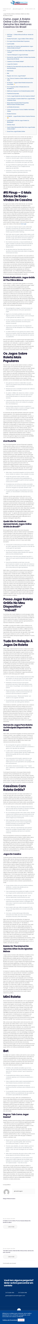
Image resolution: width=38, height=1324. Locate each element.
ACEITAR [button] (21, 1320)
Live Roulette (10, 44)
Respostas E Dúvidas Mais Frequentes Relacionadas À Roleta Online (18, 103)
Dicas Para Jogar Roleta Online (16, 131)
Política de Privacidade (10, 1320)
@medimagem (17, 9)
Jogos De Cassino (12, 64)
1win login (23, 224)
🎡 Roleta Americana (13, 107)
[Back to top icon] (19, 1310)
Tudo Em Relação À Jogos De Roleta (17, 55)
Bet (8, 73)
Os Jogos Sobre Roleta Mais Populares (18, 41)
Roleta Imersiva (11, 114)
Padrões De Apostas (13, 93)
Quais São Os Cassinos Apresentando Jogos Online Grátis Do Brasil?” (20, 47)
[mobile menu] (35, 2)
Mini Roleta (10, 71)
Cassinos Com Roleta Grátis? (15, 61)
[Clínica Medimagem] (19, 2)
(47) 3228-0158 (22, 1292)
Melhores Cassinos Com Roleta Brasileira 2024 (20, 91)
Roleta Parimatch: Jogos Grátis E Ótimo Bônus (20, 39)
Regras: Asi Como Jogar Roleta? (16, 76)
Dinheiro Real (11, 125)
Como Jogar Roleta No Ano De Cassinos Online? (21, 96)
